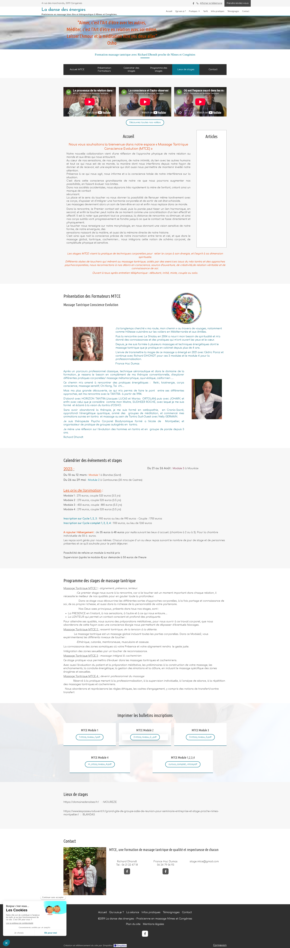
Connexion (220, 945)
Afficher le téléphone (211, 3)
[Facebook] (193, 4)
